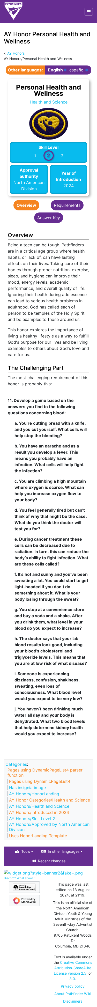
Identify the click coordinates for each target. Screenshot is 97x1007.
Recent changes (51, 861)
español (77, 70)
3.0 (72, 978)
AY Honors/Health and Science (39, 806)
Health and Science (49, 102)
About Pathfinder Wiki (72, 993)
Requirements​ (67, 205)
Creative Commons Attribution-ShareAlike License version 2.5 (73, 967)
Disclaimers (72, 1001)
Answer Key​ (48, 217)
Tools (25, 851)
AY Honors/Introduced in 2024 (39, 812)
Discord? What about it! (20, 878)
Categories (16, 764)
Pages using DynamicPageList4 (39, 781)
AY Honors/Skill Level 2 (32, 818)
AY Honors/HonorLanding (34, 793)
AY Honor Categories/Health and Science (49, 800)
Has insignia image (27, 787)
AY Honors (16, 53)
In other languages (63, 851)
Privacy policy (73, 986)
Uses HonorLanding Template (38, 835)
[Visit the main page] (13, 11)
